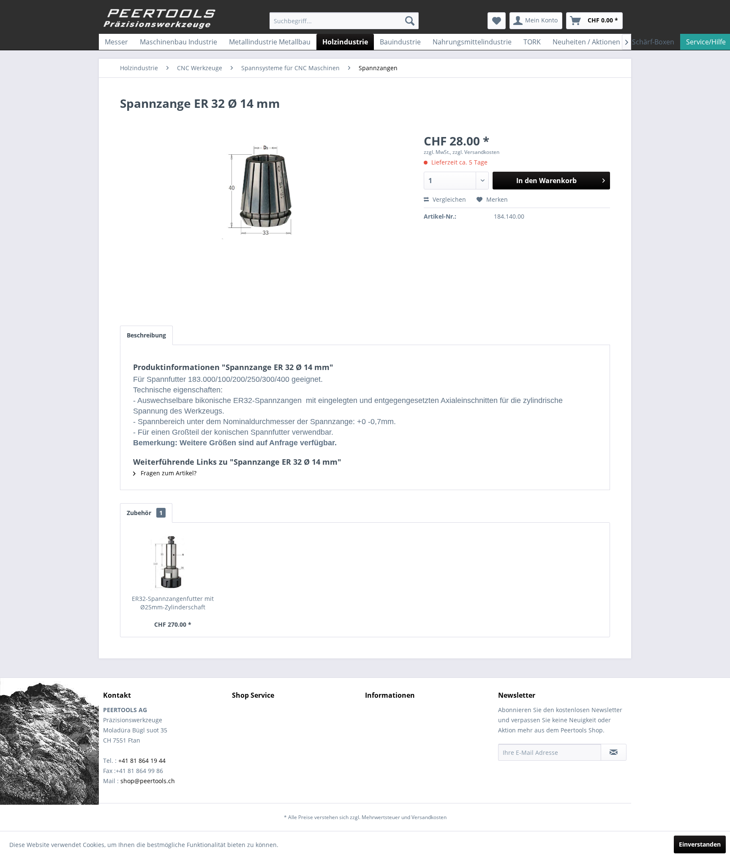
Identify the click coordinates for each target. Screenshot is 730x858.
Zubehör (145, 513)
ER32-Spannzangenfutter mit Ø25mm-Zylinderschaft (173, 603)
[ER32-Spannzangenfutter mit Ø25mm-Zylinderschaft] (173, 560)
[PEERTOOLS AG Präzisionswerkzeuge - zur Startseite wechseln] (159, 19)
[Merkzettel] (497, 20)
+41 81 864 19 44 (142, 761)
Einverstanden (700, 844)
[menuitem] (344, 20)
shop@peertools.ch (147, 781)
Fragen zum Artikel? (167, 473)
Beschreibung (146, 335)
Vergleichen (448, 199)
